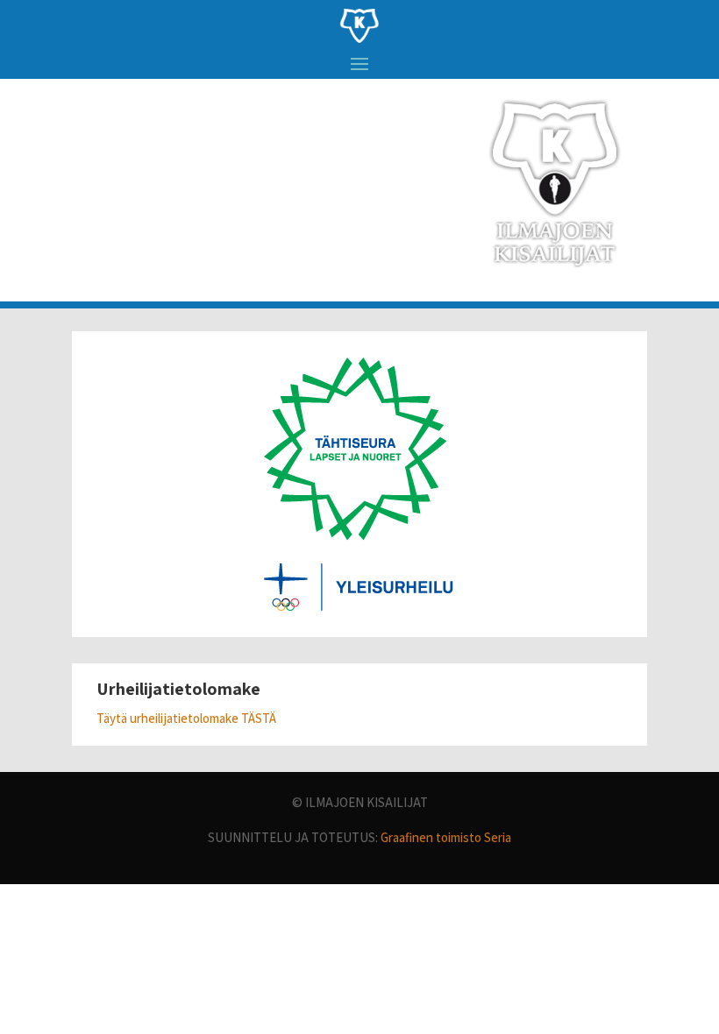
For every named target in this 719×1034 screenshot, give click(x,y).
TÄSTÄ (258, 718)
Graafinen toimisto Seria (446, 837)
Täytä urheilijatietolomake (168, 718)
